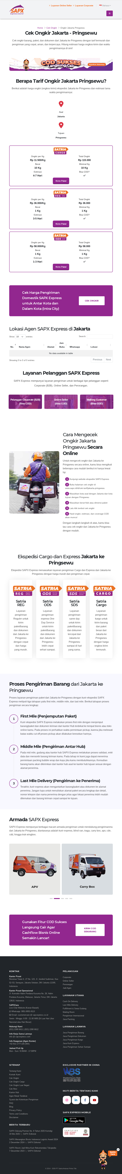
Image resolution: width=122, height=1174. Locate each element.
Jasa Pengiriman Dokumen (74, 1036)
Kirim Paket (61, 181)
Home (40, 28)
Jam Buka (62, 345)
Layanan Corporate (84, 5)
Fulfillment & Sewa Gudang (74, 1009)
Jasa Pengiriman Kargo (73, 1040)
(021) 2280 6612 (31, 1029)
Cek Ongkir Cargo (17, 1082)
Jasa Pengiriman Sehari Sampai (76, 1047)
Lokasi (94, 347)
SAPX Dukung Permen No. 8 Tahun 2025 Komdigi (30, 1131)
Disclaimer (13, 1117)
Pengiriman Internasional (73, 1016)
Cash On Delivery (70, 1001)
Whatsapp (75, 347)
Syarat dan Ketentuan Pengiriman (23, 1100)
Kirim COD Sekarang (90, 930)
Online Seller (68, 981)
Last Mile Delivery (70, 1005)
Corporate (67, 977)
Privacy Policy (15, 1110)
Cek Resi (13, 1089)
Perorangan (68, 984)
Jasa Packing (69, 1019)
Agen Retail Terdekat (18, 1096)
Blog (11, 1107)
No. (12, 347)
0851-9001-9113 (28, 1011)
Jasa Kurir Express (71, 1043)
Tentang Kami (15, 1071)
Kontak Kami (14, 1075)
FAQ (11, 1103)
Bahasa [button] (106, 5)
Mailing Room (69, 1012)
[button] (51, 898)
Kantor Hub (14, 1092)
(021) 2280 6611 (16, 1029)
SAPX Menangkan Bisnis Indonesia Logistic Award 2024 (33, 1139)
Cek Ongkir (51, 28)
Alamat (50, 347)
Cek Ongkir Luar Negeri (19, 1085)
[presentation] (11, 872)
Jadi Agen (67, 988)
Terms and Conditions (18, 1114)
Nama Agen (24, 347)
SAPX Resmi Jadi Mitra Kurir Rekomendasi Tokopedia (32, 1148)
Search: (82, 336)
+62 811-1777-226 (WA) (19, 1044)
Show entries (20, 336)
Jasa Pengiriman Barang (73, 1033)
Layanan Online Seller (61, 5)
